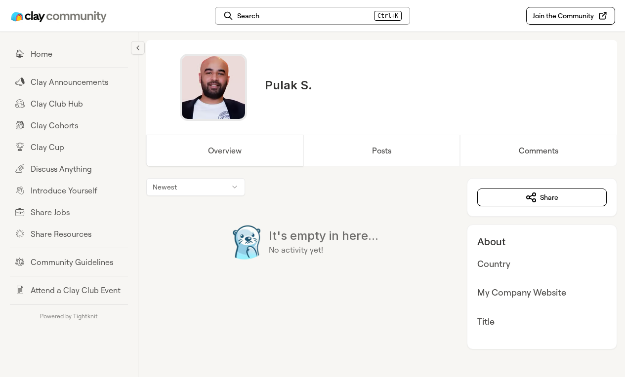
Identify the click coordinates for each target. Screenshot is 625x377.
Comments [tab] (538, 150)
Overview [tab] (225, 150)
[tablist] (381, 150)
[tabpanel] (381, 263)
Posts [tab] (381, 150)
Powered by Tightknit (69, 316)
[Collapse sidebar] (138, 48)
